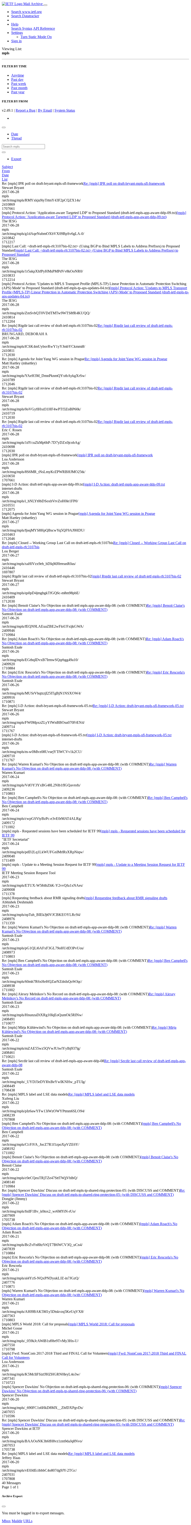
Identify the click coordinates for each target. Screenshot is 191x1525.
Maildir (17, 1521)
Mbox (6, 1521)
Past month (19, 88)
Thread (16, 138)
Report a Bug (25, 110)
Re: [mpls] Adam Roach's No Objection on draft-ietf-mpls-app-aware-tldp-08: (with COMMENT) (93, 641)
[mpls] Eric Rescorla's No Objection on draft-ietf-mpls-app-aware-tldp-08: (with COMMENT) (90, 1259)
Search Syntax (21, 28)
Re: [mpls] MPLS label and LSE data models (101, 1094)
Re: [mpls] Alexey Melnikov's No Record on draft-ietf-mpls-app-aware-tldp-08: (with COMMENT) (88, 996)
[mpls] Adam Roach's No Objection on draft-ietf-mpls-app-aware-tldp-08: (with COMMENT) (89, 1226)
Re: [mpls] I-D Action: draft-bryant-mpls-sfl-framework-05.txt (138, 706)
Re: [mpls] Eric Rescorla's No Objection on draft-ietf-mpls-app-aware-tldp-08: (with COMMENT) (93, 674)
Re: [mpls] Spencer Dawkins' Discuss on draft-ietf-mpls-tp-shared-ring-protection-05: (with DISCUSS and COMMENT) (93, 1192)
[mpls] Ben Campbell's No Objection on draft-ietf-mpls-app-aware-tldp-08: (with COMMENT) (91, 1126)
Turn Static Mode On (36, 37)
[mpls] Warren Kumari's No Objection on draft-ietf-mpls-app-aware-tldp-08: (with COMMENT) (93, 1293)
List (4, 179)
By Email (45, 110)
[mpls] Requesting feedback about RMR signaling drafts (126, 898)
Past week (18, 84)
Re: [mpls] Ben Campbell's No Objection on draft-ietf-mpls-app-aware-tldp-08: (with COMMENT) (95, 800)
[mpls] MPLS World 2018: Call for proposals (101, 1324)
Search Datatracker (25, 16)
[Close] (4, 1506)
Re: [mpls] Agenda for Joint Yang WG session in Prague (126, 359)
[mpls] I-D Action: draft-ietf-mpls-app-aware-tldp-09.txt (124, 484)
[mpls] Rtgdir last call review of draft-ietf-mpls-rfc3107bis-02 (136, 576)
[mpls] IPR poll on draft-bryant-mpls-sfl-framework (115, 455)
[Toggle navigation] (45, 5)
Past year (17, 92)
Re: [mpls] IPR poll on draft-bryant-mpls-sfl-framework (124, 183)
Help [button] (14, 24)
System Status (65, 110)
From (6, 171)
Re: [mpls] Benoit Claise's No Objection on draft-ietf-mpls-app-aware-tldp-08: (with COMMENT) (93, 608)
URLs (27, 1521)
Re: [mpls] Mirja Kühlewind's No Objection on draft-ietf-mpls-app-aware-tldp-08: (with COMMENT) (89, 1029)
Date (14, 134)
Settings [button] (17, 33)
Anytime (17, 75)
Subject (7, 167)
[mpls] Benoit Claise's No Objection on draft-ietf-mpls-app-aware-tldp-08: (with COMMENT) (90, 1159)
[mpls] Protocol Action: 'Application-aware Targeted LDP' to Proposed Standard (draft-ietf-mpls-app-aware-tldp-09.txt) (94, 215)
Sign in (16, 41)
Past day (17, 79)
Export (16, 159)
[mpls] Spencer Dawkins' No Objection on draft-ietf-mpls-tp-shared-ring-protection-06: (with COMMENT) (92, 1389)
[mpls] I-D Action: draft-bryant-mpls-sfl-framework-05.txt (129, 735)
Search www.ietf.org (26, 12)
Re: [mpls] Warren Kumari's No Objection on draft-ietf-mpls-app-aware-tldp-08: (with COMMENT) (89, 766)
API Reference (44, 28)
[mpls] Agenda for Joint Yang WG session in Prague (116, 514)
